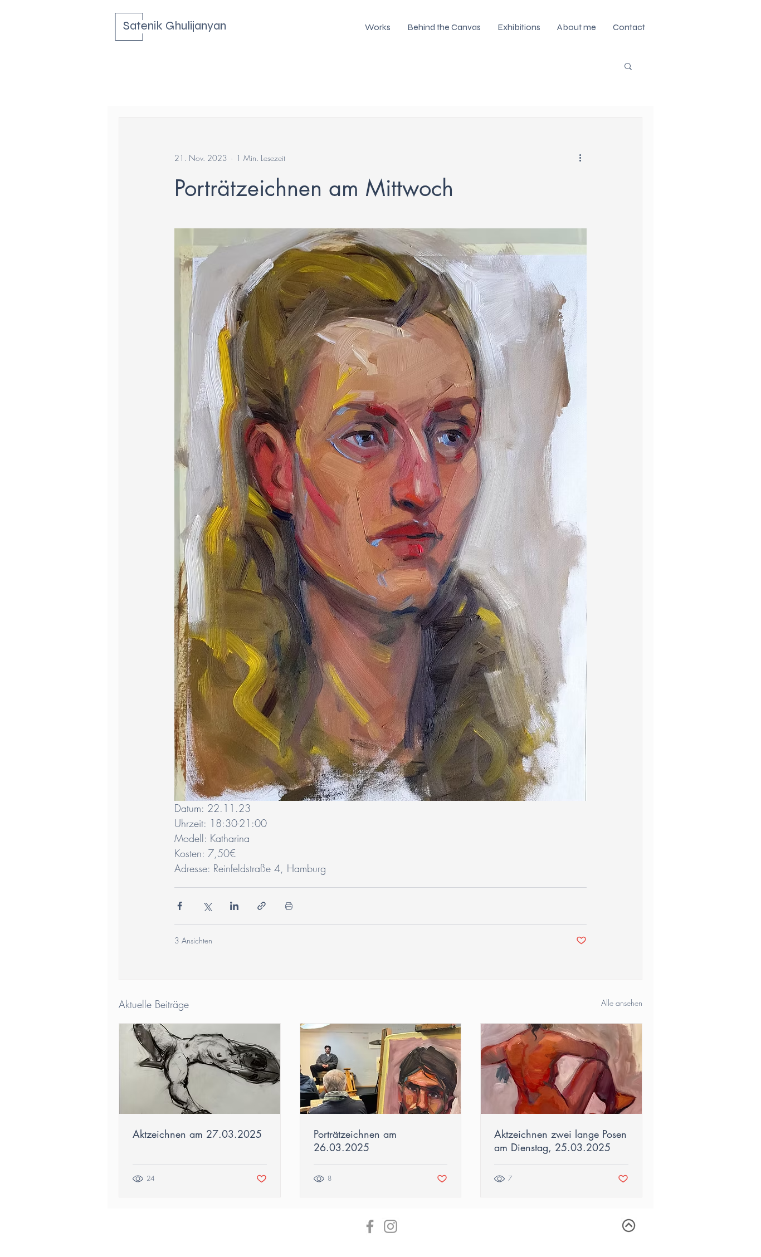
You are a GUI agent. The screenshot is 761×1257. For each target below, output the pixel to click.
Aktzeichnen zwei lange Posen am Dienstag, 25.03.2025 (560, 1140)
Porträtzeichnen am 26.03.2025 (355, 1140)
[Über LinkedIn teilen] (234, 906)
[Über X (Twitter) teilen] (207, 906)
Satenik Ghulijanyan (174, 25)
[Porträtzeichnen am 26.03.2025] (380, 1069)
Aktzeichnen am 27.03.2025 (197, 1134)
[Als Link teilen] (261, 906)
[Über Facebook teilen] (179, 906)
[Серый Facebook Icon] (370, 1226)
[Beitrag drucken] (289, 906)
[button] (628, 65)
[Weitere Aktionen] (580, 157)
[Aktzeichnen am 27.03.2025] (199, 1069)
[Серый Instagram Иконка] (390, 1226)
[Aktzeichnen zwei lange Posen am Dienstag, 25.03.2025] (561, 1069)
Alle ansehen (621, 1002)
